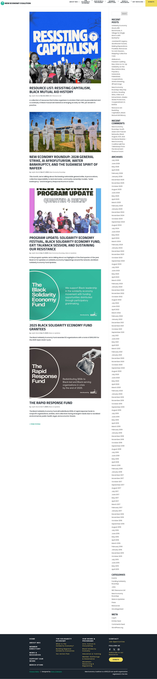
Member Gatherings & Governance (91, 658)
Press (114, 602)
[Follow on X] (114, 649)
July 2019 (115, 413)
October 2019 (117, 404)
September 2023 (118, 261)
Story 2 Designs (56, 672)
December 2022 (118, 290)
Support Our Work (36, 660)
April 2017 (115, 501)
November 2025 (118, 183)
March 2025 (116, 202)
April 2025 (115, 199)
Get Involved (137, 2)
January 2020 (117, 394)
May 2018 (115, 459)
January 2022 (117, 319)
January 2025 (117, 209)
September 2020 (118, 368)
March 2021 (116, 348)
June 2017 (115, 494)
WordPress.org (117, 627)
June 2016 (115, 533)
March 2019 (116, 426)
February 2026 (117, 173)
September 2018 (118, 446)
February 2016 (117, 546)
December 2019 (118, 397)
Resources (116, 606)
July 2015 (115, 559)
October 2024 (117, 219)
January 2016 (117, 550)
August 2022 (116, 300)
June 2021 (115, 339)
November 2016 (118, 517)
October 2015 (117, 556)
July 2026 (115, 160)
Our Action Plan (63, 654)
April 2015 (115, 569)
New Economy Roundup (57, 172)
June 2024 (116, 232)
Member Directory (112, 2)
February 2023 (117, 284)
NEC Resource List (55, 96)
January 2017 (117, 511)
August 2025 (116, 189)
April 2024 (115, 238)
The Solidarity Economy (64, 640)
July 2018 (115, 452)
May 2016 (115, 537)
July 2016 (115, 530)
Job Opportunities (117, 642)
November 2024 (118, 215)
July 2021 (115, 335)
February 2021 (117, 352)
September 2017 (118, 485)
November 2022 (118, 293)
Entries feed (116, 621)
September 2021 (118, 332)
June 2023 (116, 271)
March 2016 (116, 543)
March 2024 (116, 241)
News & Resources (125, 2)
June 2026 (116, 163)
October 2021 (117, 329)
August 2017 (116, 488)
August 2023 (116, 264)
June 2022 (116, 306)
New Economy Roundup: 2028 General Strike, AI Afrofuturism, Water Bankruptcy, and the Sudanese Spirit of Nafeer (63, 162)
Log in (114, 618)
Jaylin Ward (35, 96)
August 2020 (116, 371)
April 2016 (115, 540)
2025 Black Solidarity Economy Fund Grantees (60, 327)
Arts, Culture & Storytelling (88, 645)
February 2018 (117, 469)
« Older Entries (34, 424)
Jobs (114, 587)
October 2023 (117, 258)
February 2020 (117, 391)
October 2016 (117, 520)
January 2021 (117, 355)
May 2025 (115, 196)
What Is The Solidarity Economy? (65, 645)
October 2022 (117, 297)
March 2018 (116, 465)
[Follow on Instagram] (118, 649)
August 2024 (117, 225)
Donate (151, 2)
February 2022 (117, 316)
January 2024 (117, 248)
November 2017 (118, 478)
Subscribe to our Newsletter (116, 654)
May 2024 (115, 235)
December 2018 (118, 436)
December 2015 (118, 553)
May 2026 (115, 167)
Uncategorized (117, 609)
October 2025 (117, 186)
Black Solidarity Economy (89, 650)
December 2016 (118, 514)
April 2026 (115, 170)
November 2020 (118, 361)
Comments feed (118, 624)
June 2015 (115, 563)
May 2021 (115, 342)
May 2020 (115, 381)
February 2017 (117, 507)
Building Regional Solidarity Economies (65, 650)
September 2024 (118, 222)
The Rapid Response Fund (50, 402)
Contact (114, 639)
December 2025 (118, 180)
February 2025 (117, 206)
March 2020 (116, 387)
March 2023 (116, 280)
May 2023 (115, 274)
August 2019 (116, 410)
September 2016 (118, 524)
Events (114, 578)
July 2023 (115, 267)
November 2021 (118, 326)
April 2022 (115, 309)
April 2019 (115, 423)
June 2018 (115, 456)
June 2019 (115, 417)
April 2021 (115, 345)
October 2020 (117, 365)
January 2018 (117, 472)
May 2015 (115, 566)
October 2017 (117, 482)
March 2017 (116, 504)
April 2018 (115, 462)
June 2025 (116, 193)
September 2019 (118, 407)
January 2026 (117, 176)
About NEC (73, 2)
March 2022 (116, 313)
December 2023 (118, 251)
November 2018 (118, 439)
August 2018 (116, 449)
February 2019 (117, 430)
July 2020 (115, 374)
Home (32, 639)
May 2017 (115, 498)
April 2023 (115, 277)
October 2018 (117, 443)
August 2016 (116, 527)
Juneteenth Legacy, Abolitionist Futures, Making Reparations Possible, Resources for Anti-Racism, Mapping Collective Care (119, 48)
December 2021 (118, 322)
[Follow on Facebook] (110, 649)
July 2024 (115, 228)
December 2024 (118, 212)
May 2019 (115, 420)
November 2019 (118, 400)
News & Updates (70, 253)
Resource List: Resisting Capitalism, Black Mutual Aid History (60, 89)
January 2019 (117, 433)
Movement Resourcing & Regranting (88, 664)
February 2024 (117, 245)
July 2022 (115, 303)
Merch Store (36, 665)
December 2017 (118, 475)
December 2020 (118, 358)
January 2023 (117, 287)
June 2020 (116, 378)
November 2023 (118, 254)
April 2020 (115, 384)
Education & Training (91, 654)
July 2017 (115, 491)
